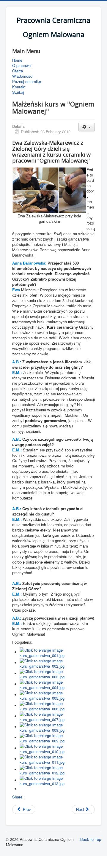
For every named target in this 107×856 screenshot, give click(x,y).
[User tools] (86, 127)
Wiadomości (22, 76)
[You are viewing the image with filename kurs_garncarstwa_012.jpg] (57, 769)
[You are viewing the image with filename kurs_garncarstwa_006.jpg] (57, 705)
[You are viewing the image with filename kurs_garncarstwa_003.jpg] (57, 673)
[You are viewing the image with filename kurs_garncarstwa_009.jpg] (57, 737)
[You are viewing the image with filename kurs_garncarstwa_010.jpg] (57, 748)
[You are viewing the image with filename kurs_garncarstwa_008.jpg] (57, 727)
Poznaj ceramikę (26, 81)
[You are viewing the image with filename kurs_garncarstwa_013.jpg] (57, 780)
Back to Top (90, 839)
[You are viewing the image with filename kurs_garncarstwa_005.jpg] (57, 695)
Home (17, 60)
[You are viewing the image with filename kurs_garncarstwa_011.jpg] (57, 759)
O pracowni (22, 65)
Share (17, 797)
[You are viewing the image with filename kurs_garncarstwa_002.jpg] (57, 663)
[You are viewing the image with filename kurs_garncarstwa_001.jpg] (57, 652)
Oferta (17, 71)
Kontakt (19, 87)
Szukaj (18, 92)
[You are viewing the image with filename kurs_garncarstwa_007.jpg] (57, 716)
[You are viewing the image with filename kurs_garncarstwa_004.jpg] (57, 684)
